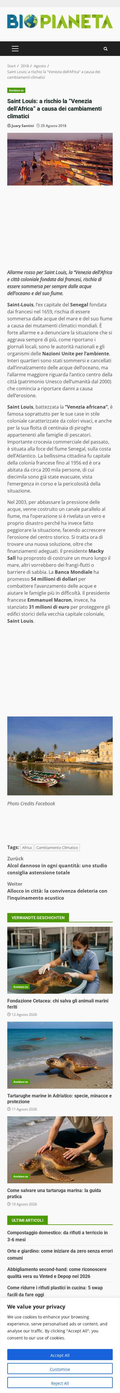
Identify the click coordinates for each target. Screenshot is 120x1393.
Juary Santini (23, 125)
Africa (27, 847)
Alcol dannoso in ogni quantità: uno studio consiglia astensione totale (57, 865)
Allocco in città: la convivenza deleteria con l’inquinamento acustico (57, 891)
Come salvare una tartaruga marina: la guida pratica (60, 1149)
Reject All (60, 1383)
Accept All (60, 1355)
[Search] (105, 48)
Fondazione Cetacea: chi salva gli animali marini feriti (60, 960)
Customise (60, 1369)
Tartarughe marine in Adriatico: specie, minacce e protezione (60, 1055)
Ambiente (16, 90)
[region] (60, 1345)
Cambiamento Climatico (57, 847)
